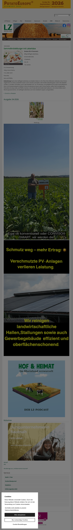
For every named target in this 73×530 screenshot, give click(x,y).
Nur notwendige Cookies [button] (20, 520)
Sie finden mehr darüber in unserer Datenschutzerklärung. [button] (15, 509)
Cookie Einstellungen (20, 524)
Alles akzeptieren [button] (19, 515)
